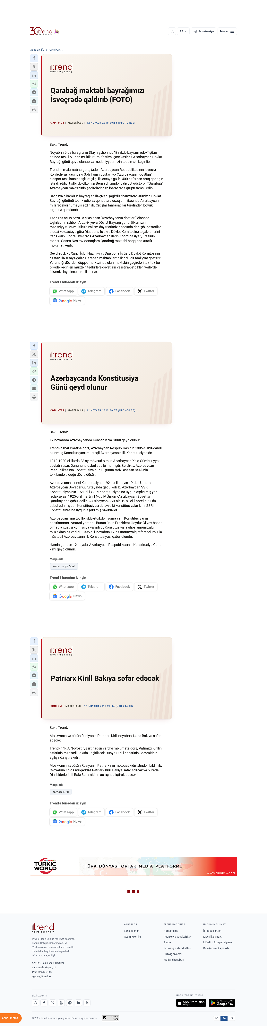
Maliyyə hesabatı (174, 959)
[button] (34, 58)
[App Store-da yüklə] (191, 1003)
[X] (52, 1002)
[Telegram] (69, 1002)
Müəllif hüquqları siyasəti (218, 942)
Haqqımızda (171, 930)
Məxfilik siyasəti (212, 936)
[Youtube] (61, 1002)
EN (217, 1018)
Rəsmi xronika (132, 936)
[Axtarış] (172, 31)
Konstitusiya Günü (64, 566)
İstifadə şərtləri (212, 930)
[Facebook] (43, 1002)
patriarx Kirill (61, 792)
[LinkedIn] (78, 1002)
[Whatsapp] (35, 1002)
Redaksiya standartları (177, 948)
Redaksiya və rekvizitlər (178, 936)
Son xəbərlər (131, 930)
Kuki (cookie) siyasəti (216, 948)
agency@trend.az (41, 976)
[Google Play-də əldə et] (222, 1003)
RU (231, 1018)
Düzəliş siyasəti (173, 954)
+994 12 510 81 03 (42, 971)
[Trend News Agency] (43, 928)
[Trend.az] (44, 31)
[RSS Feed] (86, 1002)
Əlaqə (167, 942)
